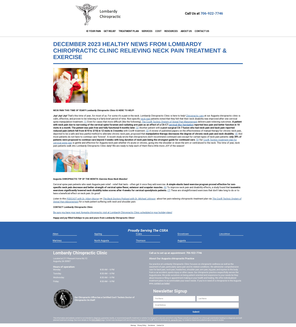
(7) (168, 190)
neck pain (145, 118)
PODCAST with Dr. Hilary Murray (83, 198)
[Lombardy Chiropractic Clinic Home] (100, 14)
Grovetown (183, 233)
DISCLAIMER (96, 320)
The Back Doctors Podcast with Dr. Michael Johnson (129, 198)
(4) (236, 133)
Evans (139, 233)
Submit (196, 312)
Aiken (55, 233)
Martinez (57, 240)
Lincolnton (224, 233)
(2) (137, 127)
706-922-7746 (211, 13)
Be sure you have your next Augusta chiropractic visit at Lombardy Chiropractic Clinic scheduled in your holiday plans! (112, 212)
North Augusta (101, 240)
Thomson (140, 240)
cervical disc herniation (181, 124)
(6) (165, 187)
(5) (197, 139)
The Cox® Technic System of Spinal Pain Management (169, 121)
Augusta (181, 240)
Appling (98, 233)
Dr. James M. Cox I (175, 320)
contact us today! (162, 283)
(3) (147, 130)
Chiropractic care (195, 115)
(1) (85, 121)
